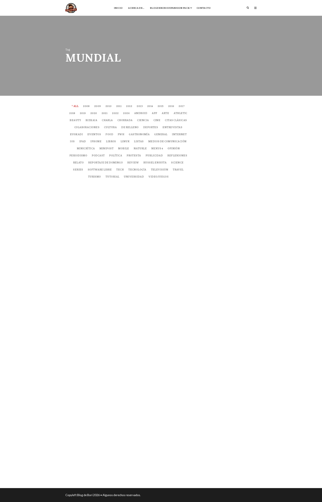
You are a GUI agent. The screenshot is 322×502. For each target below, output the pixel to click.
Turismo (94, 176)
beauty (75, 120)
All (75, 106)
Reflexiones (177, 155)
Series (78, 169)
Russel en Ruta (155, 162)
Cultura (110, 127)
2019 (83, 113)
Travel (178, 169)
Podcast (98, 155)
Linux (125, 141)
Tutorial (112, 176)
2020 (93, 113)
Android (140, 113)
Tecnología (137, 169)
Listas (139, 141)
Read (76, 316)
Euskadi (76, 134)
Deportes (150, 127)
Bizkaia (91, 120)
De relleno (130, 127)
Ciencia (143, 120)
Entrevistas (172, 127)
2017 (181, 106)
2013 (140, 106)
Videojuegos (158, 176)
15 (185, 318)
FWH (121, 134)
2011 (119, 106)
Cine (156, 120)
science (177, 162)
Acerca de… (136, 7)
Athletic (180, 113)
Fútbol (100, 265)
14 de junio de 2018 (90, 279)
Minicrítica (86, 148)
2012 (129, 106)
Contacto (204, 7)
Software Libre (100, 169)
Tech (120, 169)
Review (133, 162)
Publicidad (154, 155)
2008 (86, 106)
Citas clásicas (176, 120)
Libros (111, 141)
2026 (126, 113)
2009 (97, 106)
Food (109, 134)
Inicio (118, 7)
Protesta (134, 155)
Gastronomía (139, 134)
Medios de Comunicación (167, 141)
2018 (72, 113)
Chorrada (125, 120)
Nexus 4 (157, 148)
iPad (82, 141)
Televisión (159, 169)
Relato (78, 162)
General (160, 134)
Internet (179, 134)
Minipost (106, 148)
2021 (105, 113)
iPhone (95, 141)
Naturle (140, 148)
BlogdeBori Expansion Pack (170, 7)
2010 (108, 106)
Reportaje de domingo (105, 162)
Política (115, 155)
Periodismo (78, 155)
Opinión (174, 148)
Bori (73, 279)
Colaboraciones (86, 127)
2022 (115, 113)
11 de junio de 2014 (90, 425)
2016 (171, 106)
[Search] (248, 8)
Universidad (134, 176)
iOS (72, 141)
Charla (107, 120)
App (154, 113)
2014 (150, 106)
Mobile (123, 148)
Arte (165, 113)
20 (184, 463)
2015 (161, 106)
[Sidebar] (255, 8)
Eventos (94, 134)
